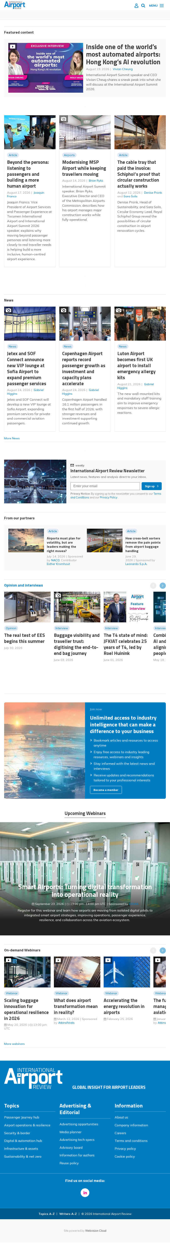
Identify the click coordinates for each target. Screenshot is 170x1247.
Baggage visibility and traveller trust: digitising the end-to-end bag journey (77, 644)
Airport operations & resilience (27, 1125)
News (12, 346)
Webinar (12, 993)
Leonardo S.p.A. (136, 564)
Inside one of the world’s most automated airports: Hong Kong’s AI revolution (123, 54)
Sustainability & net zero (22, 1156)
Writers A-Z (68, 1214)
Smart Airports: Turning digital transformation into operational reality (85, 891)
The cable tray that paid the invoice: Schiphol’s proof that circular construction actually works (138, 173)
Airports (69, 155)
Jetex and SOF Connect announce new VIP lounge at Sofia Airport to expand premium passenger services (26, 368)
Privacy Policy (109, 497)
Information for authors (77, 1155)
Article (13, 155)
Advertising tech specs (77, 1140)
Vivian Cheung (123, 69)
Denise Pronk (153, 192)
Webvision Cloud (95, 1230)
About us (121, 1117)
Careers (120, 1133)
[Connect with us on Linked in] (85, 1192)
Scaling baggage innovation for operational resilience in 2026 (26, 1009)
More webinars (14, 1044)
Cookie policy (125, 1156)
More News (12, 438)
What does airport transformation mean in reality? (76, 1006)
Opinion (11, 628)
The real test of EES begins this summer (24, 638)
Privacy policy (125, 1148)
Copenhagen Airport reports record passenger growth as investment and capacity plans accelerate (83, 368)
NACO (55, 560)
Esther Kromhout (58, 564)
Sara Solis (130, 196)
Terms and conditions (131, 1141)
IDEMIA (133, 904)
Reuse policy (69, 1163)
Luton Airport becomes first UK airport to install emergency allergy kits (136, 365)
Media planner (70, 1132)
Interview (62, 628)
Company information (131, 1125)
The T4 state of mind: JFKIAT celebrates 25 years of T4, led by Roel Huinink (126, 644)
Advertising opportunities (79, 1124)
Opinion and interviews (23, 585)
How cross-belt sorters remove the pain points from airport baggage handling (142, 544)
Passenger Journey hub (21, 1117)
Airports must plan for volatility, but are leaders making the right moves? (63, 544)
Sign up (150, 486)
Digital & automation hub (23, 1141)
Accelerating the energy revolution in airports (124, 1006)
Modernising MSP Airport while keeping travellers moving (84, 168)
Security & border (17, 1133)
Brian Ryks (96, 180)
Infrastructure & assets (21, 1148)
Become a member (106, 790)
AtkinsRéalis (66, 1023)
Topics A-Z (47, 1214)
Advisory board (71, 1147)
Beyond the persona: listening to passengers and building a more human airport (28, 173)
